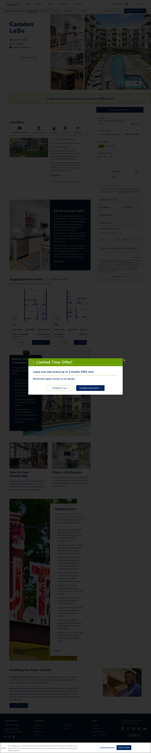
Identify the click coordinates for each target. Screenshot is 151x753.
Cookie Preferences (107, 747)
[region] (75, 747)
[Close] (124, 360)
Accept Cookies (124, 747)
